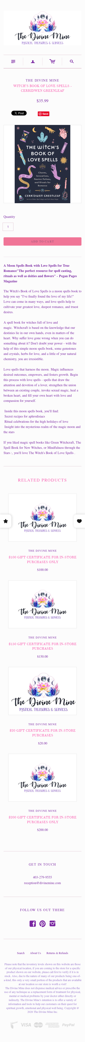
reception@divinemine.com (42, 883)
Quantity (9, 216)
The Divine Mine (42, 550)
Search (21, 953)
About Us (35, 953)
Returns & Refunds (57, 953)
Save (45, 113)
